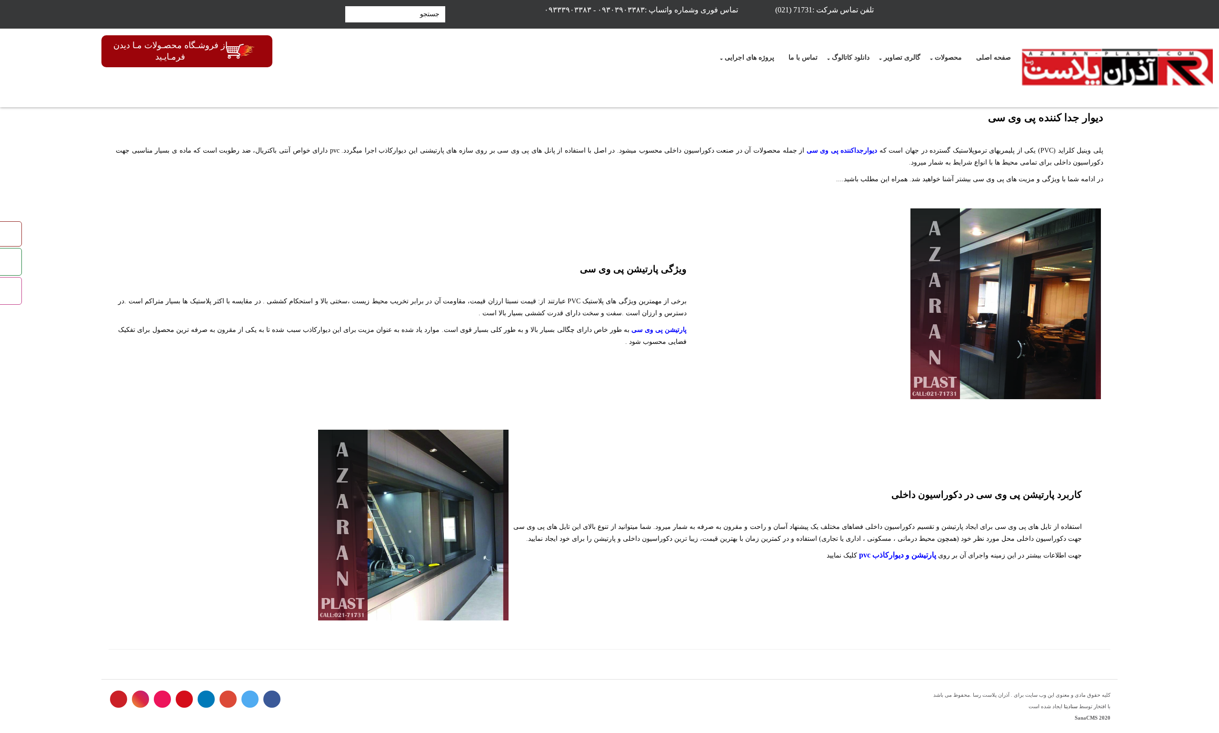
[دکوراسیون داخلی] (1117, 68)
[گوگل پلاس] (228, 699)
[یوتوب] (184, 699)
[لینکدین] (206, 699)
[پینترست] (118, 699)
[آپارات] (162, 699)
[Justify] (351, 14)
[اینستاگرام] (140, 699)
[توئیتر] (250, 699)
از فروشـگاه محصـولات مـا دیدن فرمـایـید (170, 51)
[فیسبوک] (271, 699)
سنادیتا (1071, 706)
